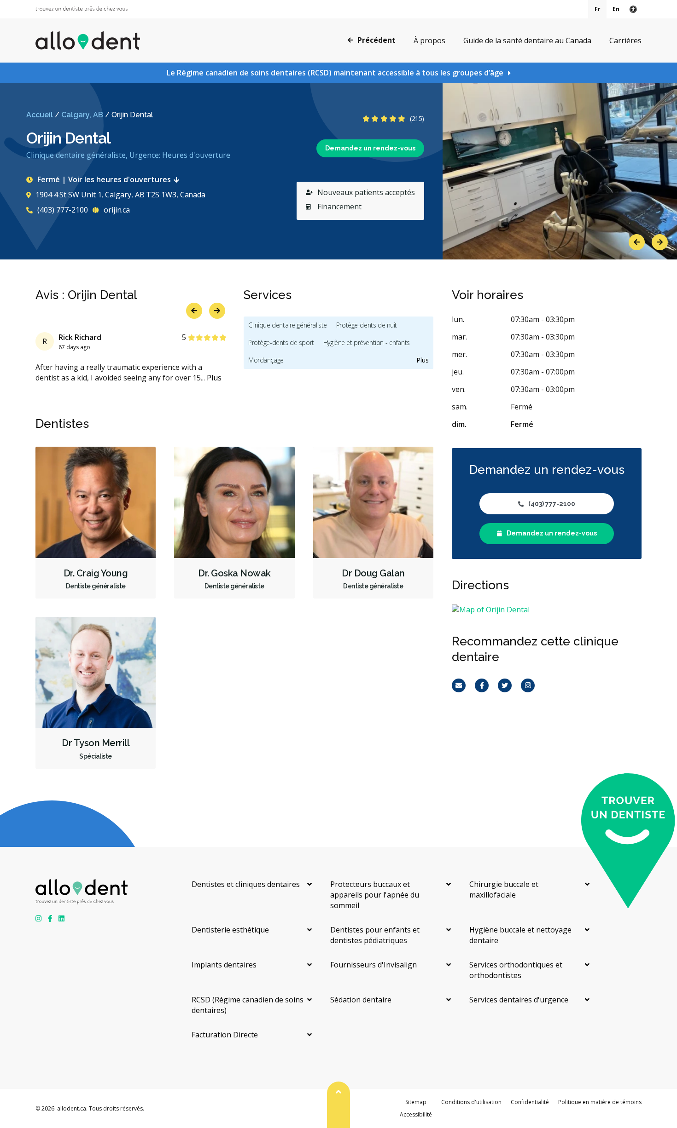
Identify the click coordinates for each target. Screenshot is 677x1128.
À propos (429, 40)
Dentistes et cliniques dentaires (246, 884)
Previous (637, 242)
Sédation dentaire (360, 1000)
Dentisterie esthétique (230, 930)
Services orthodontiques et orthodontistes (515, 970)
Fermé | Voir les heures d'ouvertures (104, 179)
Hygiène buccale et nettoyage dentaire (520, 935)
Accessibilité (416, 1114)
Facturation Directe (225, 1035)
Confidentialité (530, 1102)
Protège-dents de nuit (366, 325)
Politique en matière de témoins (600, 1102)
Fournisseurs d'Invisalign (373, 965)
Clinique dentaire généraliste (287, 325)
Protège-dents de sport (281, 342)
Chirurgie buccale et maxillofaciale (503, 889)
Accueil (39, 114)
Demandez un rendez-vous (370, 148)
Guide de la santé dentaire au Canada (527, 40)
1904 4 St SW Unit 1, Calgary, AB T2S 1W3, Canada (120, 195)
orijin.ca (116, 210)
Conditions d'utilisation (471, 1102)
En (616, 9)
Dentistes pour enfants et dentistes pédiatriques (375, 935)
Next (660, 242)
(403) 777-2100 (61, 210)
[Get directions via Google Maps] (547, 609)
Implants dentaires (224, 965)
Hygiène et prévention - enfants (366, 342)
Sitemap (415, 1102)
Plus (214, 378)
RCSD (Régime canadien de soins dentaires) (247, 1005)
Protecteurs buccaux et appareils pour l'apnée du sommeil (374, 894)
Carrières (625, 40)
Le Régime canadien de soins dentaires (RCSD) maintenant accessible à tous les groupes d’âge (335, 73)
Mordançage (266, 360)
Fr (598, 9)
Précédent (376, 40)
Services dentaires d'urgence (518, 1000)
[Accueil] (87, 40)
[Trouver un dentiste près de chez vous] (81, 9)
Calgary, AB (82, 114)
